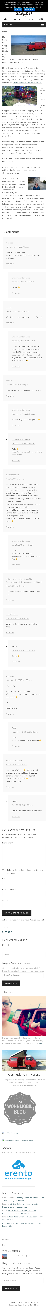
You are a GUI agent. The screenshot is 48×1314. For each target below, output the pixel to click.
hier (40, 1043)
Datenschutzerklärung (23, 870)
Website (5, 900)
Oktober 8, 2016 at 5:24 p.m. (17, 618)
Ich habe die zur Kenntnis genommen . (24, 871)
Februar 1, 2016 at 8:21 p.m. (23, 414)
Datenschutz (7, 1245)
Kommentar (7, 843)
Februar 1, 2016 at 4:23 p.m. (17, 384)
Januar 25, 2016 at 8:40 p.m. (23, 282)
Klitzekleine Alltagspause (23, 1255)
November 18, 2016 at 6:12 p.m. (25, 732)
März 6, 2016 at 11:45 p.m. (22, 545)
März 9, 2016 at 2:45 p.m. (16, 586)
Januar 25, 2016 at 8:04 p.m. (17, 247)
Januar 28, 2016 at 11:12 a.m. (23, 341)
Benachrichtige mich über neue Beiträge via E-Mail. (24, 920)
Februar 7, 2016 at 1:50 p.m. (23, 443)
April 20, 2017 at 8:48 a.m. (16, 764)
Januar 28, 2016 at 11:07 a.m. (18, 311)
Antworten (10, 264)
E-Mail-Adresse (9, 889)
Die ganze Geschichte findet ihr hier (27, 82)
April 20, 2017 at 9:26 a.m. (22, 805)
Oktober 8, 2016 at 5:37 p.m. (23, 650)
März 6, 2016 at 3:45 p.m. (16, 479)
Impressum (6, 1239)
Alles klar (18, 9)
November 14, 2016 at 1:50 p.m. (19, 680)
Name (5, 878)
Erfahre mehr (29, 9)
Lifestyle (11, 1305)
